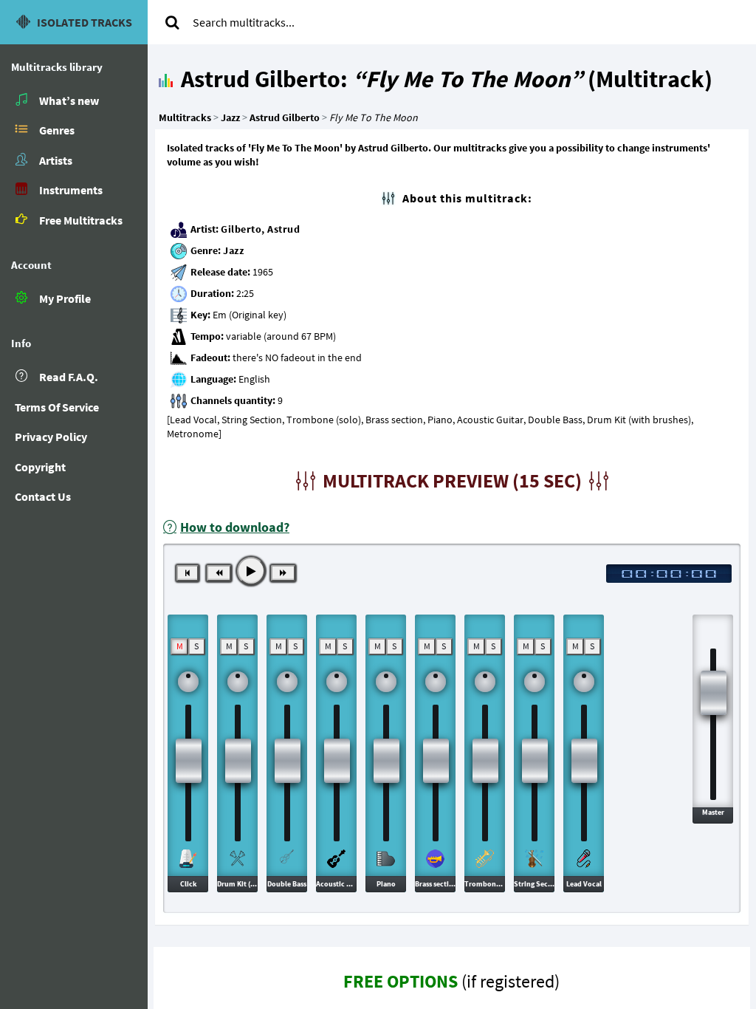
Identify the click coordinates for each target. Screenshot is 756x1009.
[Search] (172, 22)
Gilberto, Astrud (260, 229)
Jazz (233, 250)
